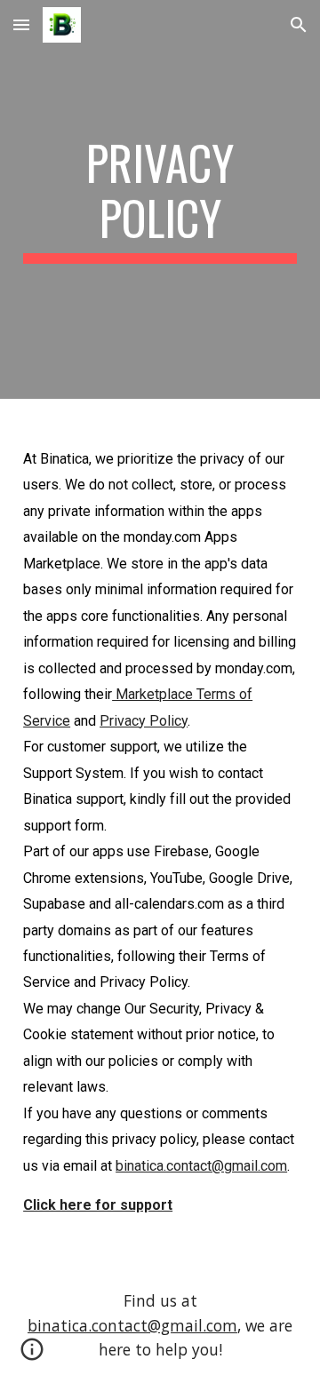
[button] (21, 24)
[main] (160, 199)
